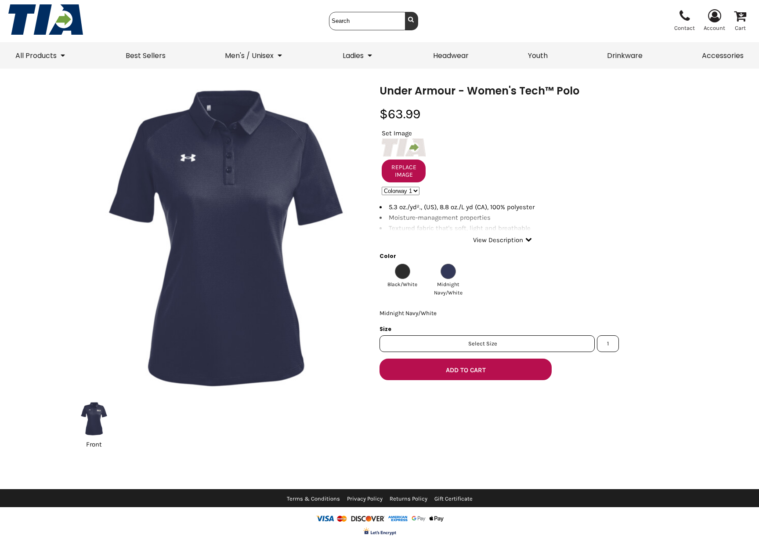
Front (94, 444)
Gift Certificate (453, 498)
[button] (41, 55)
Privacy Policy (365, 498)
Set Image (397, 133)
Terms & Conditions (313, 498)
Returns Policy (408, 498)
